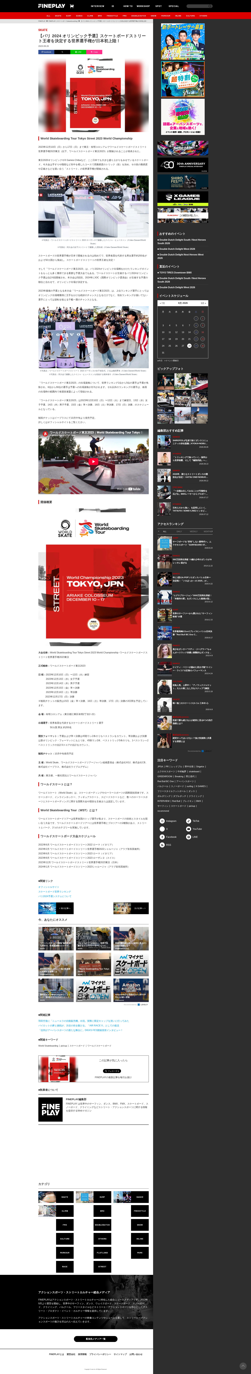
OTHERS (203, 16)
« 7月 (162, 303)
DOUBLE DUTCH (138, 16)
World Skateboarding (48, 1045)
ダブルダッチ (179, 796)
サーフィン (162, 806)
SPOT (158, 6)
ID (113, 6)
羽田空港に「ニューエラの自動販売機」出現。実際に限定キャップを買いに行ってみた (83, 1021)
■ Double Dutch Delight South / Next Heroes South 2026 (181, 242)
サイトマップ (120, 1355)
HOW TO (128, 6)
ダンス (191, 791)
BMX (100, 16)
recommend (163, 811)
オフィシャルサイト (48, 887)
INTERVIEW (97, 6)
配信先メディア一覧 (96, 1339)
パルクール (162, 786)
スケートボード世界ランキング (54, 891)
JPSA (160, 766)
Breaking (179, 776)
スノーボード (177, 786)
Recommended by (130, 1004)
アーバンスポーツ (185, 781)
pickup (64, 1045)
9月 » (203, 303)
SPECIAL (174, 6)
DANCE (79, 16)
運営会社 (71, 1355)
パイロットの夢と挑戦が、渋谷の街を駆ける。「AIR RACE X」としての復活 (78, 1025)
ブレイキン (188, 801)
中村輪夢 (182, 771)
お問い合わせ (135, 1355)
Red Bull (176, 801)
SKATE (58, 16)
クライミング (195, 796)
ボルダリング (164, 796)
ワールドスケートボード (99, 1045)
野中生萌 (189, 766)
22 (196, 339)
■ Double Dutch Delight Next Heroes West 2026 (180, 256)
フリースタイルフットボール (171, 791)
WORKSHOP (143, 6)
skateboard (194, 771)
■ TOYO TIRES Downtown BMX (174, 272)
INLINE (178, 16)
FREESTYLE (112, 16)
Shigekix (200, 766)
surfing (190, 786)
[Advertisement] (68, 1156)
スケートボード (77, 1045)
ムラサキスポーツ (166, 771)
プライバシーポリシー (100, 1355)
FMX (125, 16)
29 (196, 346)
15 (196, 332)
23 (202, 339)
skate (43, 30)
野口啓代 (190, 776)
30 (202, 346)
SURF (68, 16)
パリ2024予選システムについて (54, 896)
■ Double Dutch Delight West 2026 (176, 249)
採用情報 (82, 1355)
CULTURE (190, 16)
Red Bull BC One (165, 781)
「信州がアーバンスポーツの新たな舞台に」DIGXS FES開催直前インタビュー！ (80, 1030)
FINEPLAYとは (56, 1355)
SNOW (153, 16)
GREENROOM (164, 776)
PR (167, 766)
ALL (48, 16)
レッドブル (176, 766)
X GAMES (201, 786)
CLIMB (90, 16)
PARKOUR (165, 16)
